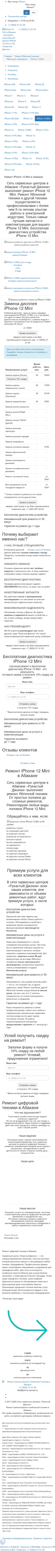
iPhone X (22, 101)
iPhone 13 (9, 129)
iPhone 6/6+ (26, 90)
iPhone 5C (39, 84)
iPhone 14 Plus (11, 141)
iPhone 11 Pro (11, 112)
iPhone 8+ (9, 101)
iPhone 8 (34, 95)
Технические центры (17, 16)
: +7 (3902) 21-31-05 (30, 1549)
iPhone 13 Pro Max (13, 135)
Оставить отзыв (27, 763)
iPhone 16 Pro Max (13, 164)
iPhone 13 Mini (24, 129)
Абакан (22, 1)
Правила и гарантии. (42, 1538)
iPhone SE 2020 (12, 118)
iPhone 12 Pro (11, 124)
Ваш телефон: (27, 692)
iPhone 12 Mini (43, 118)
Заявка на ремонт (27, 333)
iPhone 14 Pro (28, 141)
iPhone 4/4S (9, 84)
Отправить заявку (27, 703)
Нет (33, 12)
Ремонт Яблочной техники (27, 56)
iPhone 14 (30, 135)
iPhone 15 (30, 147)
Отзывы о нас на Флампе (39, 549)
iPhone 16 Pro (42, 158)
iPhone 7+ (21, 95)
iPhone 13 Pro (42, 129)
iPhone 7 (8, 95)
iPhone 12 (27, 118)
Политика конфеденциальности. (18, 1538)
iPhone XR (35, 101)
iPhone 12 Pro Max (30, 124)
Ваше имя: (27, 681)
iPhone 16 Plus (32, 164)
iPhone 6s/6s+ (42, 90)
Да (26, 12)
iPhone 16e (10, 169)
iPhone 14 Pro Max (13, 147)
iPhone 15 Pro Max (30, 152)
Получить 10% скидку (17, 378)
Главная (8, 56)
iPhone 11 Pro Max (30, 112)
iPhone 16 (26, 158)
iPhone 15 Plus (11, 158)
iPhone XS (9, 107)
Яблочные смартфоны (17, 59)
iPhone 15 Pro (11, 152)
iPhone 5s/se (10, 90)
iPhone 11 (36, 107)
